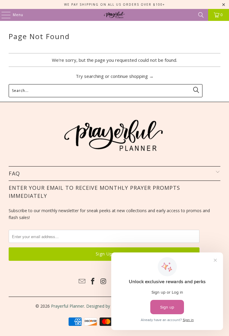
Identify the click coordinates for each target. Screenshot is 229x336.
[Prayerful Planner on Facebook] (93, 281)
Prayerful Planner (67, 306)
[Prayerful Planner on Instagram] (103, 281)
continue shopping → (132, 76)
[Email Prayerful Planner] (82, 281)
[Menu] (3, 15)
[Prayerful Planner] (114, 15)
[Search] (201, 15)
